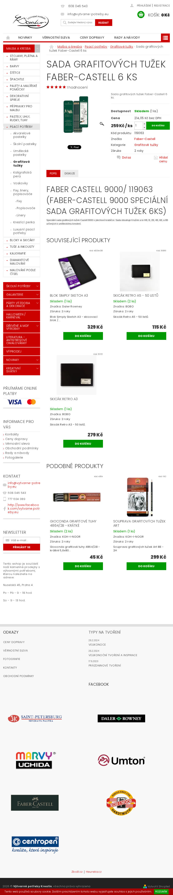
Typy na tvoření (105, 632)
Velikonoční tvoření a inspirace (113, 655)
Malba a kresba (18, 48)
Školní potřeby (18, 286)
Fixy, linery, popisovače (22, 192)
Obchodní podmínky (21, 448)
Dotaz (126, 158)
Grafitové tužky (21, 164)
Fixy (19, 201)
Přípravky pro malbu (21, 108)
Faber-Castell (144, 139)
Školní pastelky (25, 144)
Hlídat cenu (163, 159)
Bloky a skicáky (22, 240)
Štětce (15, 73)
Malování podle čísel (23, 272)
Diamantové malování (19, 262)
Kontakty (12, 434)
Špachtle (17, 79)
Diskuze (70, 173)
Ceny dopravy (92, 37)
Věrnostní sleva (56, 37)
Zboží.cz (77, 872)
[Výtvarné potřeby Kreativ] (31, 21)
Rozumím (161, 891)
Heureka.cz (93, 872)
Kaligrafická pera (22, 174)
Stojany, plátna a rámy (24, 58)
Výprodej (14, 351)
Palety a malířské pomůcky (23, 88)
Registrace (162, 5)
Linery (21, 215)
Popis (53, 173)
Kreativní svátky (13, 369)
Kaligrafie (18, 253)
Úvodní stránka (8, 37)
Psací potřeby (21, 127)
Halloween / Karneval (16, 315)
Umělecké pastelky (21, 153)
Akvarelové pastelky (21, 135)
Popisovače (26, 208)
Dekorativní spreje (19, 98)
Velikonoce (97, 645)
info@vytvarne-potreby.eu (24, 485)
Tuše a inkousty (22, 247)
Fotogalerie (14, 457)
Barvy (14, 66)
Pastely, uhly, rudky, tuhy (20, 118)
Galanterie (14, 294)
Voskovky (20, 183)
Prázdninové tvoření (105, 666)
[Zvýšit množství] (144, 124)
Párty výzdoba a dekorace (18, 304)
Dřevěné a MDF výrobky (17, 327)
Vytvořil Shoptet (159, 886)
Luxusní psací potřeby (24, 231)
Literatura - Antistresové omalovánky (16, 340)
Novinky (25, 37)
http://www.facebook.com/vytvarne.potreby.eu (24, 508)
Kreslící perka (24, 222)
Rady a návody (127, 37)
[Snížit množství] (144, 127)
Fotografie (11, 659)
